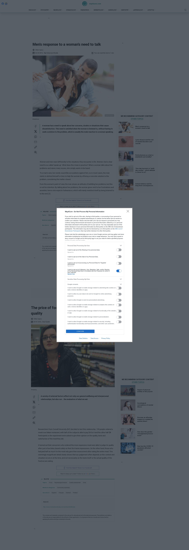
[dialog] (94, 275)
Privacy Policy (105, 338)
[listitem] (94, 245)
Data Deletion (83, 338)
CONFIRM (80, 331)
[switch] (118, 250)
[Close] (128, 212)
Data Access (94, 338)
